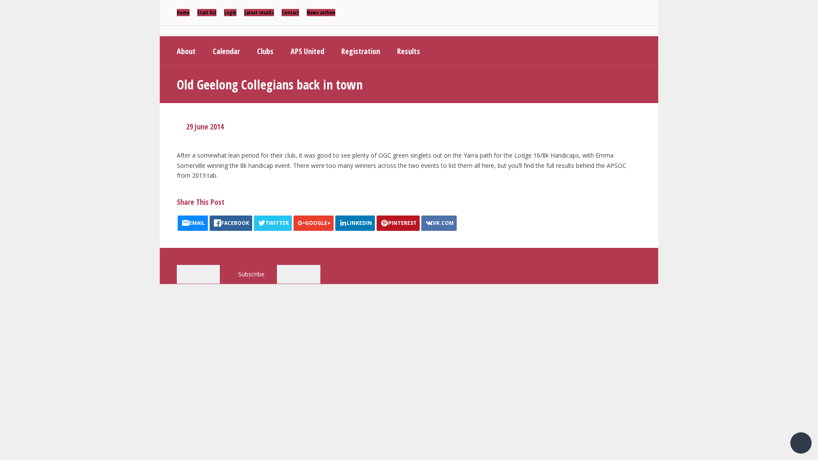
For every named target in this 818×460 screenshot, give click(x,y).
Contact (290, 12)
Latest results (259, 12)
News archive (321, 12)
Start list (206, 12)
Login (230, 12)
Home (183, 12)
